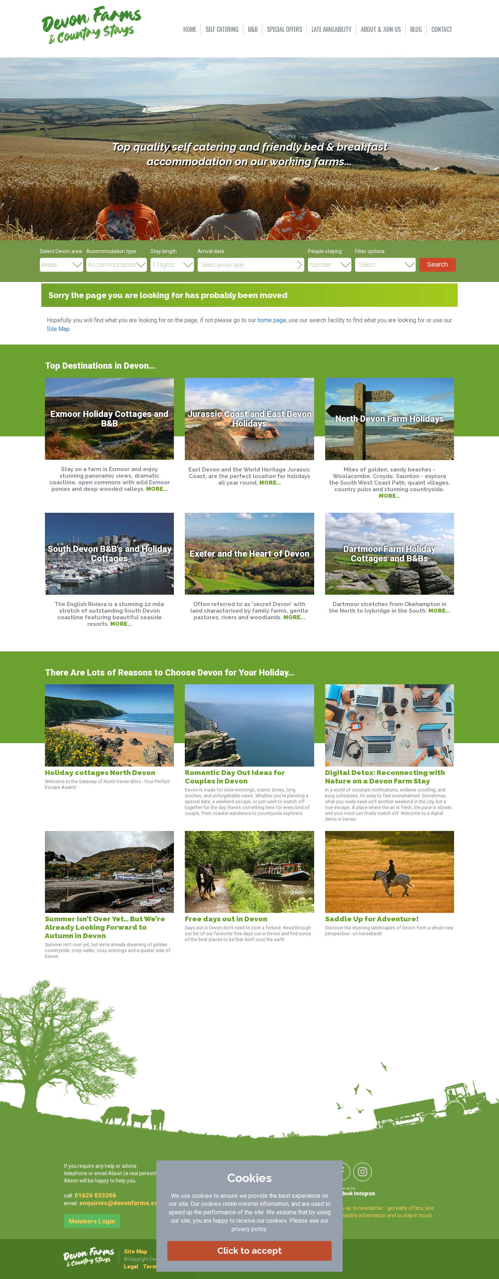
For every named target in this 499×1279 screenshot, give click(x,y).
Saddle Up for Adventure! (372, 919)
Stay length (164, 251)
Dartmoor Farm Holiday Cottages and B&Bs (389, 554)
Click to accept (249, 1250)
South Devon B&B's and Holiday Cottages (109, 554)
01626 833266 (95, 1195)
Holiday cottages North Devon (100, 772)
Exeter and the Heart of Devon (249, 554)
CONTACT (441, 29)
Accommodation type (111, 251)
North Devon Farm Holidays (389, 419)
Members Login (92, 1221)
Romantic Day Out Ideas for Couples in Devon (235, 776)
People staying (325, 251)
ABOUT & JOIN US (381, 29)
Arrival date (211, 251)
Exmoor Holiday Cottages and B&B (109, 419)
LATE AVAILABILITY (331, 29)
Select (367, 264)
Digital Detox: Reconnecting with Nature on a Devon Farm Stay (385, 776)
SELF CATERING (222, 29)
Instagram (364, 1194)
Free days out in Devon (226, 919)
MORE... (157, 488)
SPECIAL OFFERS (284, 29)
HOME (189, 29)
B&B (253, 29)
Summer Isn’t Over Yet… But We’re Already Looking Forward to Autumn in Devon (105, 927)
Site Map (58, 329)
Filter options (370, 251)
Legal (131, 1266)
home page (272, 320)
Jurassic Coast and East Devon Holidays (249, 419)
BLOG (416, 29)
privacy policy (249, 1229)
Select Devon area (61, 251)
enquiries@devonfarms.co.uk (123, 1203)
